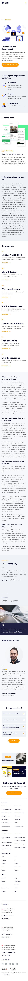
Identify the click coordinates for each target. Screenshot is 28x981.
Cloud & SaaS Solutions (7, 834)
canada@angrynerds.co (8, 952)
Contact (16, 888)
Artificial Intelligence (6, 822)
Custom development (7, 809)
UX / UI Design (5, 819)
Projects (3, 881)
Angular (3, 863)
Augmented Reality (6, 849)
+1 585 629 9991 (6, 937)
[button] (3, 593)
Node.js (3, 870)
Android (16, 863)
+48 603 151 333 (6, 918)
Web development (6, 806)
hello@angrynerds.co (7, 915)
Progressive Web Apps (7, 845)
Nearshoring (17, 819)
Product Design (18, 809)
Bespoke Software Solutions (6, 838)
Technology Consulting (20, 840)
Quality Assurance (6, 816)
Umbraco (4, 860)
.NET (3, 857)
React (3, 867)
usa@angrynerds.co (7, 934)
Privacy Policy (7, 974)
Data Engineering (6, 826)
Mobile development (6, 812)
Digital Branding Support (20, 847)
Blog (16, 878)
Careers (3, 891)
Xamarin (16, 870)
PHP (15, 857)
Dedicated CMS (18, 806)
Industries (17, 884)
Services (3, 878)
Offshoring (17, 822)
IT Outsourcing (18, 816)
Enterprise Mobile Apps (7, 842)
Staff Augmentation (19, 826)
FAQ (15, 891)
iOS (15, 860)
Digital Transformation (20, 837)
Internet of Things (19, 834)
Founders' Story (5, 888)
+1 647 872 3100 (6, 955)
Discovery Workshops (19, 812)
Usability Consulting (19, 844)
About (3, 884)
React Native (18, 867)
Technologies (18, 881)
